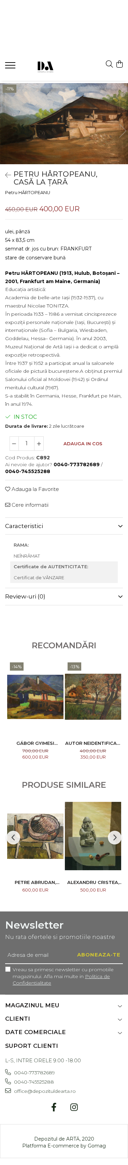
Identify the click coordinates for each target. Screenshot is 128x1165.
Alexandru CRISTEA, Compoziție (93, 882)
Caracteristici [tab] (24, 526)
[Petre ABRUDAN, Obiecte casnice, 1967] (35, 836)
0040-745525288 (33, 1082)
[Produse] (11, 67)
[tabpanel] (64, 123)
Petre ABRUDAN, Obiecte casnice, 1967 (35, 882)
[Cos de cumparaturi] (119, 64)
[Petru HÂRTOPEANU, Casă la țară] (64, 123)
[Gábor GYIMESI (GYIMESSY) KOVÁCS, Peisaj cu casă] (35, 697)
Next (122, 131)
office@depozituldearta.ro (44, 1091)
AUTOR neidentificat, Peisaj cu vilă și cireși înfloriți (93, 743)
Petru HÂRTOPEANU (27, 192)
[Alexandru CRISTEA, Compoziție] (93, 836)
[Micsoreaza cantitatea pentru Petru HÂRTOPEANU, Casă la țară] (14, 443)
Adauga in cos (82, 443)
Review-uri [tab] (25, 596)
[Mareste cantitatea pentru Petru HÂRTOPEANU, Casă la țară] (39, 443)
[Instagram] (74, 1107)
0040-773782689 (34, 1072)
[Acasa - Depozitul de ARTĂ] (45, 66)
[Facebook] (54, 1107)
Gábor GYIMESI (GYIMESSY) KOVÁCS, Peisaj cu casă (35, 743)
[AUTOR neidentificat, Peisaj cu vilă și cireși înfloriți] (93, 697)
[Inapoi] (5, 175)
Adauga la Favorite (34, 489)
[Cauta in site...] (109, 64)
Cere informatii (29, 505)
